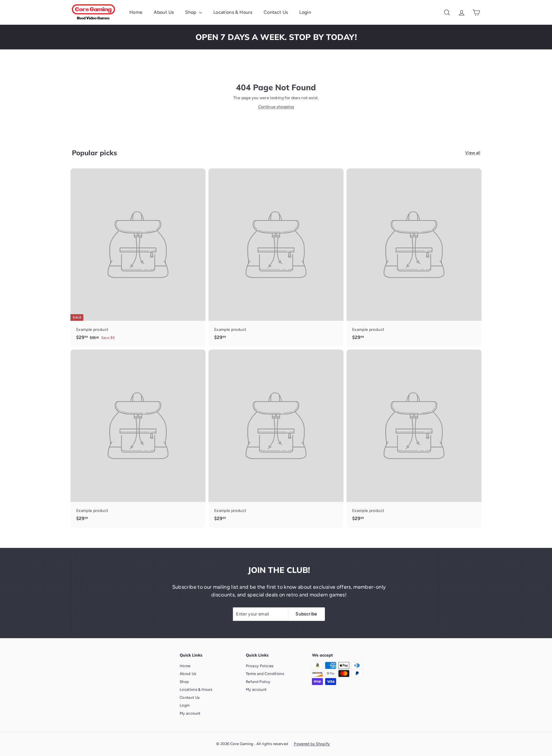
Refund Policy (258, 682)
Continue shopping (276, 106)
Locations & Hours (232, 12)
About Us (164, 12)
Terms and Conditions (265, 673)
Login (305, 12)
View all (472, 152)
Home (135, 12)
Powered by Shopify (312, 744)
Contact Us (276, 12)
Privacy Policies (260, 666)
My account (190, 713)
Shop (191, 12)
